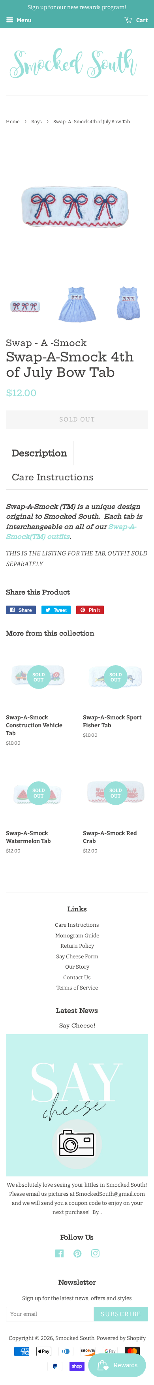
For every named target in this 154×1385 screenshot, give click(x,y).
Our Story (77, 966)
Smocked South (74, 1338)
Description (39, 453)
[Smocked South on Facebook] (59, 1255)
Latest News (77, 1010)
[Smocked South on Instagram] (95, 1255)
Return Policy (77, 946)
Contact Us (77, 977)
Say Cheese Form (77, 956)
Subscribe (121, 1314)
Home (13, 121)
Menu (23, 20)
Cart (141, 20)
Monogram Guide (77, 935)
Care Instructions (53, 477)
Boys (36, 121)
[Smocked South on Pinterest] (77, 1255)
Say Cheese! (77, 1025)
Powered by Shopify (121, 1338)
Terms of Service (77, 987)
